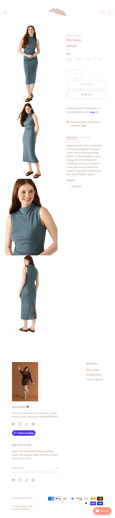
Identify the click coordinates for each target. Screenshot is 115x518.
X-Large (98, 59)
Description (72, 137)
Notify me (86, 94)
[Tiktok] (26, 424)
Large (88, 59)
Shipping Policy (94, 374)
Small (69, 59)
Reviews (85, 137)
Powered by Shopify (20, 509)
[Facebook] (13, 424)
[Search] (102, 13)
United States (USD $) (22, 498)
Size (68, 53)
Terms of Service (94, 379)
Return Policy (93, 369)
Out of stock (86, 84)
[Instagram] (20, 424)
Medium (79, 59)
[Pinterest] (33, 424)
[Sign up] (56, 468)
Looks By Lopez (25, 506)
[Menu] (5, 12)
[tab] (73, 137)
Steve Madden (73, 35)
